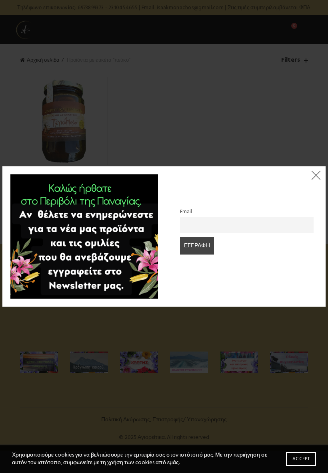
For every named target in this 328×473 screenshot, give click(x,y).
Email (186, 212)
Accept (301, 459)
